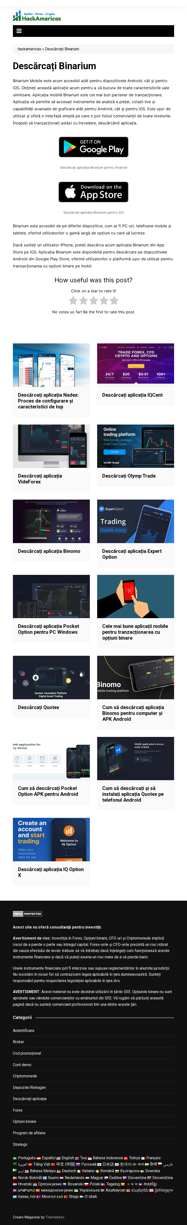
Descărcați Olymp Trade (129, 476)
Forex (18, 1110)
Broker (18, 1041)
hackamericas (29, 49)
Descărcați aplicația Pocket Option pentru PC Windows (48, 629)
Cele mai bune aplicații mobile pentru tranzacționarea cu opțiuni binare (135, 632)
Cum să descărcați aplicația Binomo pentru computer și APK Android (133, 713)
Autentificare (23, 1030)
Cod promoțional (27, 1053)
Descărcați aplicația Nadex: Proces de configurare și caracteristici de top (48, 401)
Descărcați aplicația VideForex (40, 479)
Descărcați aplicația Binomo (49, 551)
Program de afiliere (29, 1133)
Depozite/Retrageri (29, 1087)
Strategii (20, 1144)
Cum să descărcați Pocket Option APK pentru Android (48, 791)
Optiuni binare (24, 1121)
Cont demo (22, 1064)
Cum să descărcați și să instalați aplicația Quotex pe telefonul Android (133, 794)
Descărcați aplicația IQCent (132, 395)
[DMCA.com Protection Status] (27, 913)
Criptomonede (25, 1076)
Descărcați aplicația (30, 1098)
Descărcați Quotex (38, 707)
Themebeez (55, 1217)
